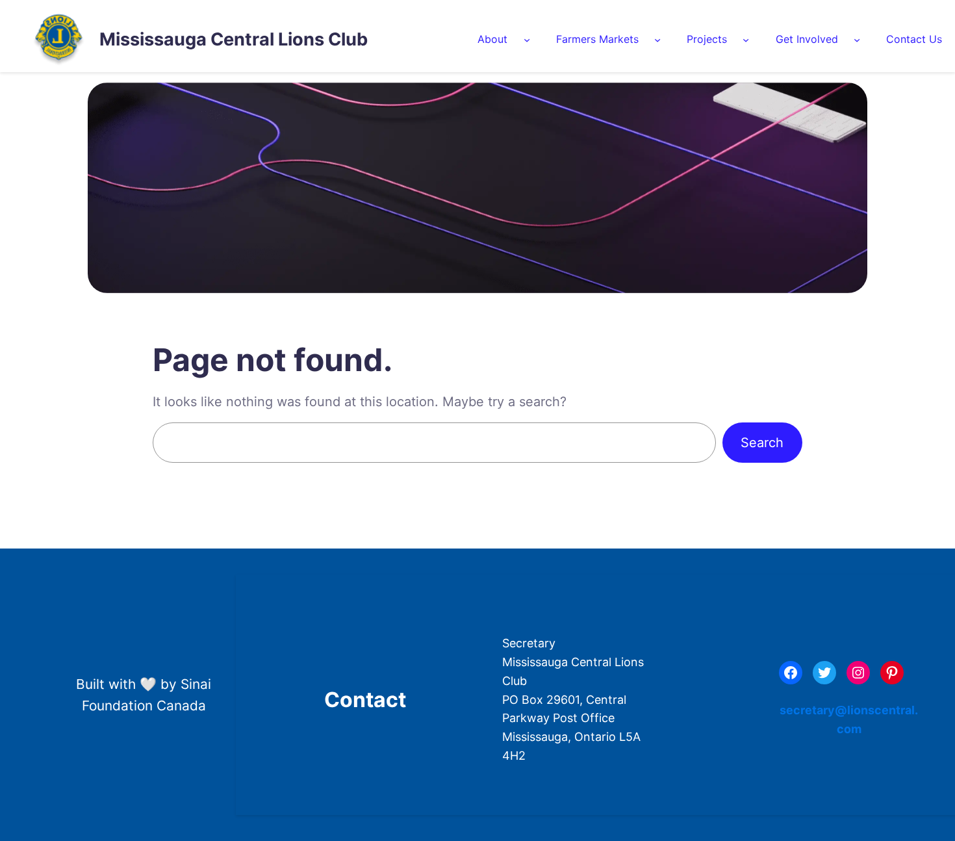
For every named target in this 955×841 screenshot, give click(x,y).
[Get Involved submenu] (857, 39)
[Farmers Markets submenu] (657, 39)
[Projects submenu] (746, 39)
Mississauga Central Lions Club (233, 39)
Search (762, 442)
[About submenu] (527, 39)
